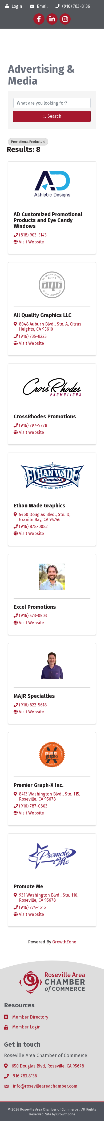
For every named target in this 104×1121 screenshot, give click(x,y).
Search (54, 116)
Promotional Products (26, 142)
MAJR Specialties (34, 696)
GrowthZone (64, 941)
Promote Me (28, 886)
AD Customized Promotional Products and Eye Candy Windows (48, 220)
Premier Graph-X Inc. (38, 785)
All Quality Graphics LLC (42, 315)
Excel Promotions (35, 607)
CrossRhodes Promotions (45, 416)
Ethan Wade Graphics (39, 505)
